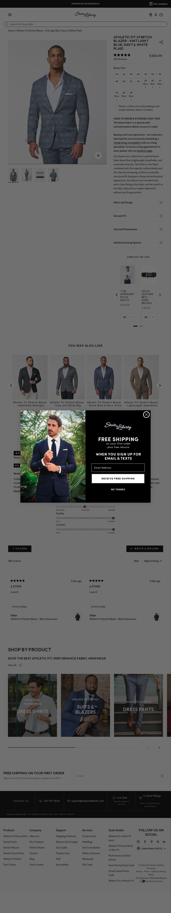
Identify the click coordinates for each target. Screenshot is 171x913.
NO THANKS (118, 489)
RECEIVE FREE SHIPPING (118, 478)
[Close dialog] (146, 415)
